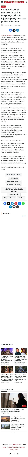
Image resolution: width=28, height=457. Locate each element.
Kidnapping (14, 178)
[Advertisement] (14, 280)
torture (21, 198)
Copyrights (22, 447)
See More (14, 433)
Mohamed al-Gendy (14, 185)
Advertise (9, 447)
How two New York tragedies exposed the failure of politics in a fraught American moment (21, 359)
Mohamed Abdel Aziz (14, 181)
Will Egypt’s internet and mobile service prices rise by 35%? (12, 410)
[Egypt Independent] (14, 2)
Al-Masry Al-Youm (7, 25)
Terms (16, 449)
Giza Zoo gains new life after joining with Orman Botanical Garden (18, 426)
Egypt (3, 6)
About (4, 447)
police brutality (14, 194)
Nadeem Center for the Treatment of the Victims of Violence (14, 189)
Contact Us (15, 447)
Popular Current (6, 35)
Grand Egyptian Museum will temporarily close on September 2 (18, 418)
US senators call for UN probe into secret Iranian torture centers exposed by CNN (20, 377)
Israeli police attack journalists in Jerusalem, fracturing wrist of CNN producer (7, 359)
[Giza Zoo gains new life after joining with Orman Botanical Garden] (5, 426)
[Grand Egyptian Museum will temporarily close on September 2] (5, 419)
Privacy (12, 449)
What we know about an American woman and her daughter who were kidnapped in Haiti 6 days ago (7, 377)
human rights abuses (14, 175)
